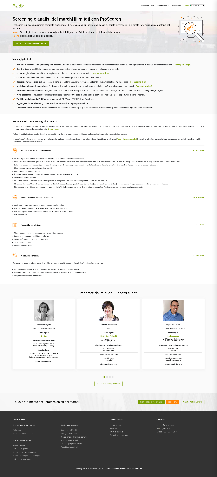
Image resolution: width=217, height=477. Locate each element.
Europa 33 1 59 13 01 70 (167, 432)
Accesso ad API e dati (69, 440)
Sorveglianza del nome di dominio (74, 437)
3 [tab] (110, 377)
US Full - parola (19, 445)
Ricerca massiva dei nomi (23, 433)
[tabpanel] (44, 334)
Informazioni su (163, 6)
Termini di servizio (115, 432)
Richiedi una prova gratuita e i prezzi (31, 43)
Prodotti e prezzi (147, 6)
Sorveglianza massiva (69, 433)
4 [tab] (113, 377)
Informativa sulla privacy (118, 435)
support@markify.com (165, 425)
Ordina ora (172, 402)
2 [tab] (107, 377)
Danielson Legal (173, 336)
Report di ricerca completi (127, 139)
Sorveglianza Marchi (69, 430)
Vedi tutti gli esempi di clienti (108, 384)
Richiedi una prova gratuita (151, 402)
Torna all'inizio (200, 150)
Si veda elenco (53, 129)
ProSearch (17, 430)
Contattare (176, 6)
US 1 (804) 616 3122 (165, 428)
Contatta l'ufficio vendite (192, 402)
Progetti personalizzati (69, 447)
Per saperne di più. (183, 65)
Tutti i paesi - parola (20, 449)
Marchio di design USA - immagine (26, 456)
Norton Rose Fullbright (108, 336)
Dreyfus (44, 336)
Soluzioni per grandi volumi (71, 444)
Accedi (186, 6)
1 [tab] (104, 377)
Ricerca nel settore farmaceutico (25, 452)
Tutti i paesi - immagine (22, 459)
